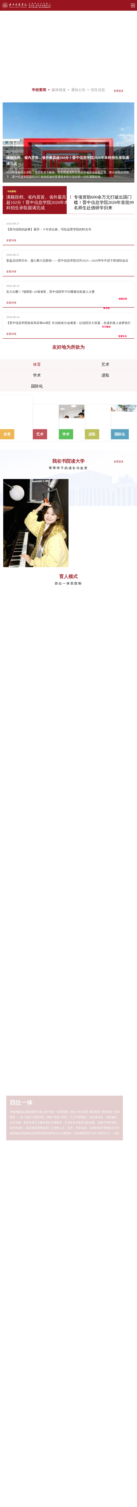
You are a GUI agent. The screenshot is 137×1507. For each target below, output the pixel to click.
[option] (68, 48)
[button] (6, 138)
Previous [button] (13, 48)
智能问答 (122, 292)
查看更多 (119, 91)
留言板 (106, 301)
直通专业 (122, 330)
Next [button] (125, 47)
